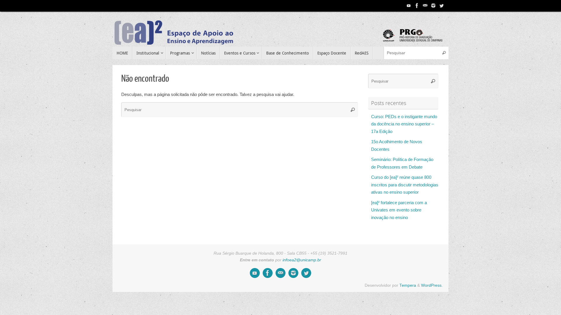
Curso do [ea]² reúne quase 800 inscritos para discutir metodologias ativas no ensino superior (404, 185)
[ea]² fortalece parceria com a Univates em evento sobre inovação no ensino (399, 210)
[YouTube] (409, 5)
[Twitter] (441, 5)
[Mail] (425, 5)
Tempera (407, 285)
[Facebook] (417, 5)
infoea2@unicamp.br (302, 260)
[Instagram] (433, 5)
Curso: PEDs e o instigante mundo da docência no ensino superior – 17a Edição (404, 124)
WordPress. (432, 285)
